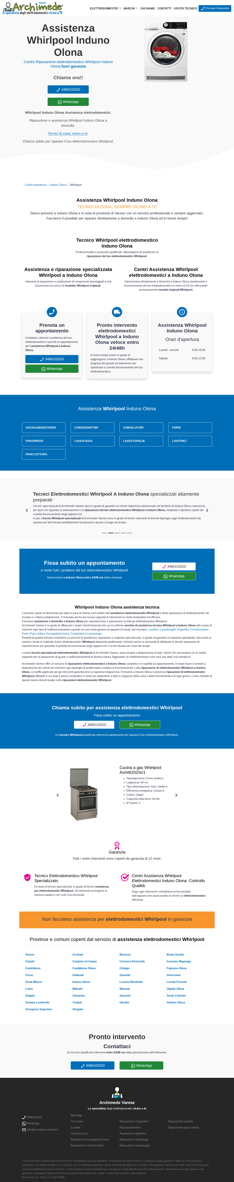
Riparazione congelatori (134, 1121)
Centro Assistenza (36, 184)
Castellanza (32, 968)
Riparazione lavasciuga (134, 1139)
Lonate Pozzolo (177, 981)
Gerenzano (174, 975)
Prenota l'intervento (217, 8)
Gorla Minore (33, 981)
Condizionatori (199, 629)
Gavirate (125, 975)
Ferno (29, 975)
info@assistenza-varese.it (42, 1129)
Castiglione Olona (84, 968)
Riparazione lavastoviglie (135, 1145)
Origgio (30, 995)
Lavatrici (153, 629)
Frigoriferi (183, 629)
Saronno (125, 995)
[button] (27, 510)
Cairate (30, 961)
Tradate (77, 1002)
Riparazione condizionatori (87, 1145)
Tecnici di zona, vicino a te (68, 133)
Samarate (78, 995)
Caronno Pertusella (132, 961)
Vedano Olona (176, 1002)
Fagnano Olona (177, 968)
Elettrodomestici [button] (104, 8)
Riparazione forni (130, 1127)
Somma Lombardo (37, 1002)
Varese (29, 954)
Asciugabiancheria (57, 633)
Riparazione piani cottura (183, 1127)
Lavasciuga (94, 633)
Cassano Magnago (179, 961)
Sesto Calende (176, 995)
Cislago (125, 968)
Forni (25, 633)
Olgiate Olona (175, 988)
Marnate (125, 988)
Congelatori (77, 633)
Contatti (164, 8)
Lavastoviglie (168, 629)
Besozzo (125, 954)
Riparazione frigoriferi (133, 1133)
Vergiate (77, 1009)
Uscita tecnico (185, 8)
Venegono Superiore (38, 1009)
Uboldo (124, 1002)
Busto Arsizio (175, 954)
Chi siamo (147, 8)
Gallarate (78, 975)
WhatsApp (70, 102)
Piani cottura (37, 633)
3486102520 (70, 89)
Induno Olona (58, 184)
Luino (29, 988)
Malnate (77, 988)
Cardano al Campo (84, 961)
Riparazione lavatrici (180, 1121)
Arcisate (77, 954)
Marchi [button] (130, 8)
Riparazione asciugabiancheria (90, 1139)
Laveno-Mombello (131, 981)
